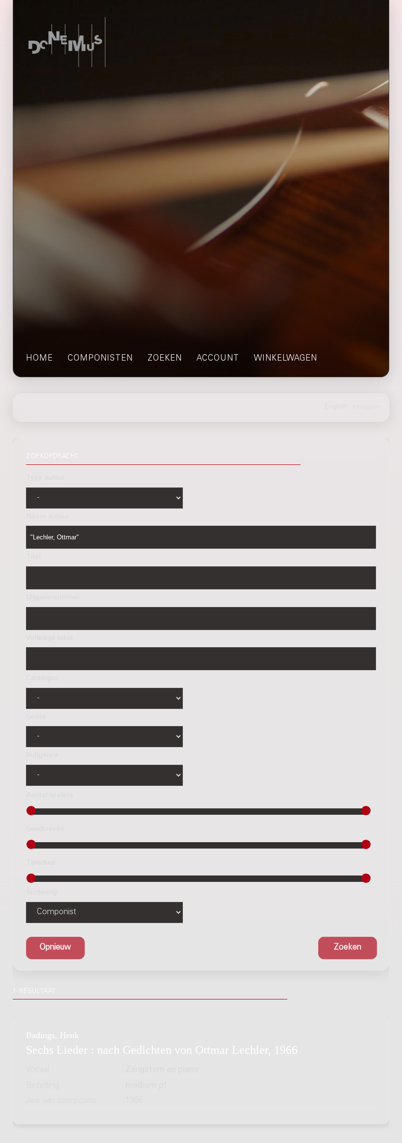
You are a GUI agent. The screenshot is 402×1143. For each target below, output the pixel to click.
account (218, 359)
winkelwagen (285, 359)
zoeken (165, 359)
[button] (347, 948)
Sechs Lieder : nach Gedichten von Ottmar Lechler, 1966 (162, 1050)
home (39, 359)
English (336, 407)
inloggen (366, 407)
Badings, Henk (52, 1035)
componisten (100, 359)
